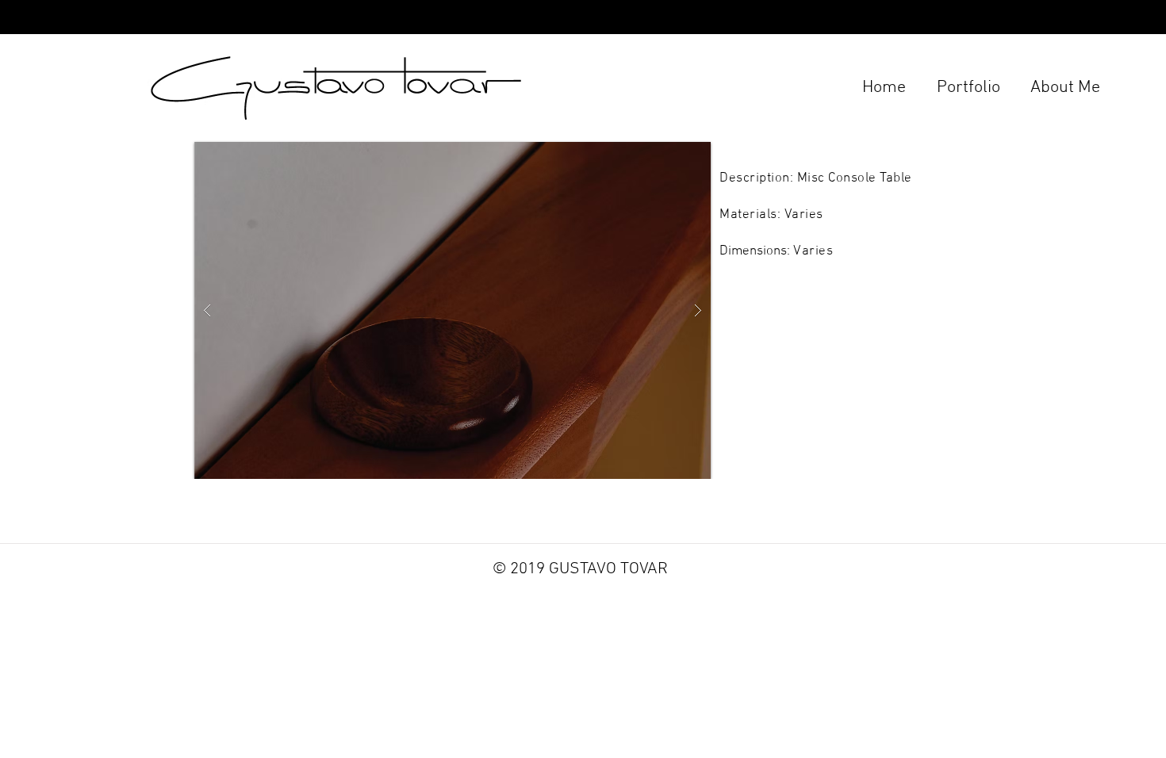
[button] (452, 310)
